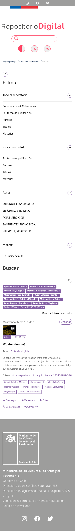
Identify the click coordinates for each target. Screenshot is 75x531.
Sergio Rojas (9, 392)
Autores (7, 120)
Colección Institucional (29, 62)
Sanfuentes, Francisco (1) (20, 224)
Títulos (7, 126)
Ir (69, 280)
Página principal (10, 62)
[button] (12, 74)
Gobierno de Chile (15, 481)
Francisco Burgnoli (31, 387)
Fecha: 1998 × (10, 307)
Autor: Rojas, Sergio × (14, 291)
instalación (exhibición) (29, 392)
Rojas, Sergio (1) (13, 217)
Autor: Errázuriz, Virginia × (45, 303)
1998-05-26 (19, 337)
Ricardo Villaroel (11, 387)
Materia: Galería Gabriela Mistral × (20, 299)
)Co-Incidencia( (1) (13, 256)
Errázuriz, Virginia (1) (17, 210)
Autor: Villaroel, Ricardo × (47, 295)
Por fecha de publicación (17, 113)
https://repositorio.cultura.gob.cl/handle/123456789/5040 (42, 375)
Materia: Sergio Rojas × (51, 299)
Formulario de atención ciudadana (42, 501)
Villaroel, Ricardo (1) (17, 231)
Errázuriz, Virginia (20, 351)
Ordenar (66, 322)
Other (6, 337)
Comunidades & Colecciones (19, 106)
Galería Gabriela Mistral (14, 382)
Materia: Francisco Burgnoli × (17, 295)
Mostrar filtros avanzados (57, 313)
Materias (8, 133)
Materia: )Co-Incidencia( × (42, 287)
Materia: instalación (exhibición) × (43, 291)
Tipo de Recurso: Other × (15, 287)
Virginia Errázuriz (55, 382)
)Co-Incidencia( (37, 382)
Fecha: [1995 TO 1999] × (32, 307)
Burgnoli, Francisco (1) (18, 204)
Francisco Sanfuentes (53, 387)
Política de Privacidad (16, 506)
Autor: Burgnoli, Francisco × (16, 303)
